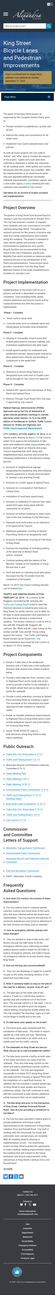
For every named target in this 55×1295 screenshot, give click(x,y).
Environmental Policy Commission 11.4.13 (27, 789)
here (20, 588)
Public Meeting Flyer (16, 773)
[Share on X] (16, 1176)
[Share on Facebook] (11, 1176)
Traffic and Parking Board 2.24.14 (23, 814)
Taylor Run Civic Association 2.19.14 (24, 809)
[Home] (27, 15)
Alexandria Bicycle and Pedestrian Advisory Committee (27, 860)
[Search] (49, 26)
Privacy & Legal (27, 1258)
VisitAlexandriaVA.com (27, 1214)
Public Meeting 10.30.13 (18, 784)
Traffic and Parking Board (16, 604)
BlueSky (21, 1204)
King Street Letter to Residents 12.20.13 (25, 804)
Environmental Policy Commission (23, 853)
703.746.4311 (32, 1195)
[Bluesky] (5, 1176)
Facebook (25, 1204)
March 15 (33, 437)
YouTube (34, 1204)
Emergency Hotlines (27, 1245)
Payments (27, 1228)
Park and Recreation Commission (22, 870)
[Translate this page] (50, 4)
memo (28, 183)
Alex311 (20, 1195)
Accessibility (27, 1249)
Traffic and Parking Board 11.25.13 (23, 795)
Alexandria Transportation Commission (25, 848)
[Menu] (5, 14)
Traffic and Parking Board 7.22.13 (23, 759)
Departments (27, 1232)
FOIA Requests (27, 1254)
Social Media (27, 1241)
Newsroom (27, 1236)
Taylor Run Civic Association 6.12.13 (24, 754)
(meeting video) (14, 798)
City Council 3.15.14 (16, 820)
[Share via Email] (21, 1176)
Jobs (27, 1224)
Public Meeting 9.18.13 (17, 779)
